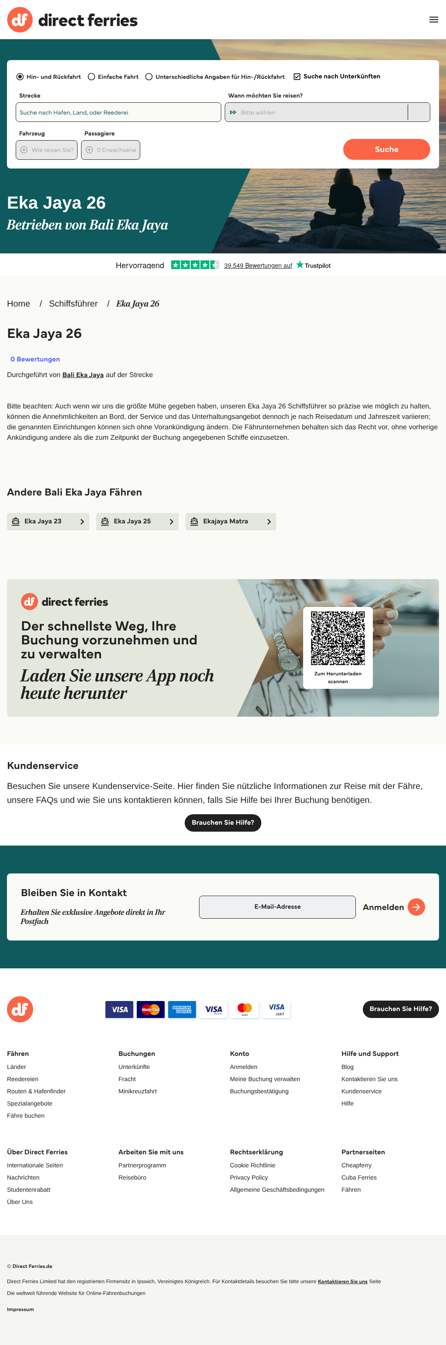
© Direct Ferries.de (29, 1266)
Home (18, 304)
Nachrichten (23, 1177)
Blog (347, 1066)
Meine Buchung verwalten (265, 1078)
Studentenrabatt (29, 1189)
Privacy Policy (249, 1177)
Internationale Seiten (35, 1165)
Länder (16, 1066)
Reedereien (22, 1078)
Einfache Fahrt (118, 76)
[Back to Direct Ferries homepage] (72, 20)
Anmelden (243, 1066)
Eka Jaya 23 (42, 521)
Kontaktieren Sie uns (369, 1078)
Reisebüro (132, 1177)
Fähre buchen (25, 1115)
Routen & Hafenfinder (36, 1091)
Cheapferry (356, 1165)
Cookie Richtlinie (252, 1165)
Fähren (351, 1189)
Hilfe (347, 1103)
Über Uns (20, 1201)
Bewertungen (35, 359)
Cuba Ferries (359, 1177)
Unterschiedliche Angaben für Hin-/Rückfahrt (220, 76)
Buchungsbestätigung (259, 1091)
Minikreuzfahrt (137, 1091)
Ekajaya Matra (225, 521)
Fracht (127, 1078)
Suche (387, 149)
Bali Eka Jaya (83, 375)
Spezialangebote (29, 1103)
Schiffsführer (73, 304)
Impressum (20, 1309)
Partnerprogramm (142, 1165)
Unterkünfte (134, 1066)
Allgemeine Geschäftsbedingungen (277, 1189)
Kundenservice (361, 1091)
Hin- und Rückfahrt (54, 76)
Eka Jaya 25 (132, 521)
